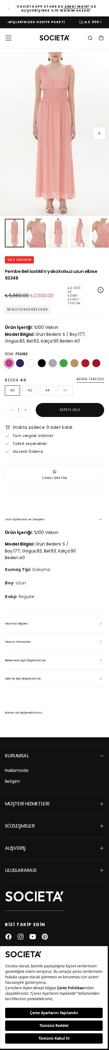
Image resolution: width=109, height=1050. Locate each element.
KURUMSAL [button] (16, 755)
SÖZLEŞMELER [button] (20, 825)
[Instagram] (20, 936)
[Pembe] (9, 363)
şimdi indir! (77, 6)
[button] (8, 38)
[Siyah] (42, 363)
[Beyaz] (31, 363)
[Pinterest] (44, 936)
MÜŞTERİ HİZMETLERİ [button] (27, 803)
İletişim (12, 781)
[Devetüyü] (74, 363)
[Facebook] (8, 936)
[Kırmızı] (85, 363)
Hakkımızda (16, 770)
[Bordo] (96, 363)
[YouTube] (32, 936)
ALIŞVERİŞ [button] (15, 848)
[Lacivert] (20, 363)
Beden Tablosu (90, 379)
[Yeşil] (63, 363)
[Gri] (52, 363)
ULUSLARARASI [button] (20, 870)
